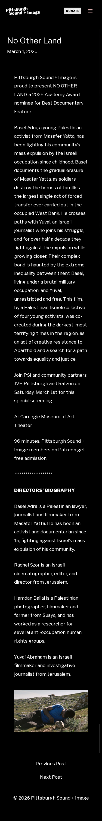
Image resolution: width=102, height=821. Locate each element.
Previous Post (51, 764)
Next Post (51, 777)
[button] (72, 11)
